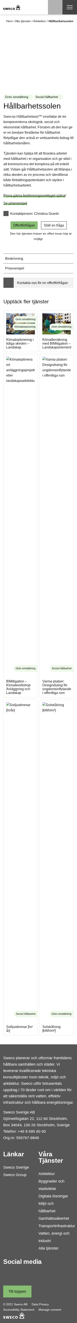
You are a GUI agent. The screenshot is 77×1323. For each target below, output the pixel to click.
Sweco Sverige (16, 1167)
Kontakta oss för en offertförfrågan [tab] (42, 283)
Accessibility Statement (18, 1309)
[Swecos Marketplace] (11, 7)
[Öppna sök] (55, 7)
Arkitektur (39, 21)
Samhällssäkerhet (53, 1218)
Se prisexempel (15, 203)
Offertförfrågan (24, 225)
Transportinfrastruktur (56, 1226)
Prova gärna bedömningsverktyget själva (34, 195)
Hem (9, 21)
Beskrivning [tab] (14, 258)
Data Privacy (40, 1304)
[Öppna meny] (69, 7)
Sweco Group (15, 1175)
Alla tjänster (23, 21)
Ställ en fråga (54, 225)
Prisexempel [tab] (14, 268)
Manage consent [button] (49, 1309)
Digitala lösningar (53, 1196)
